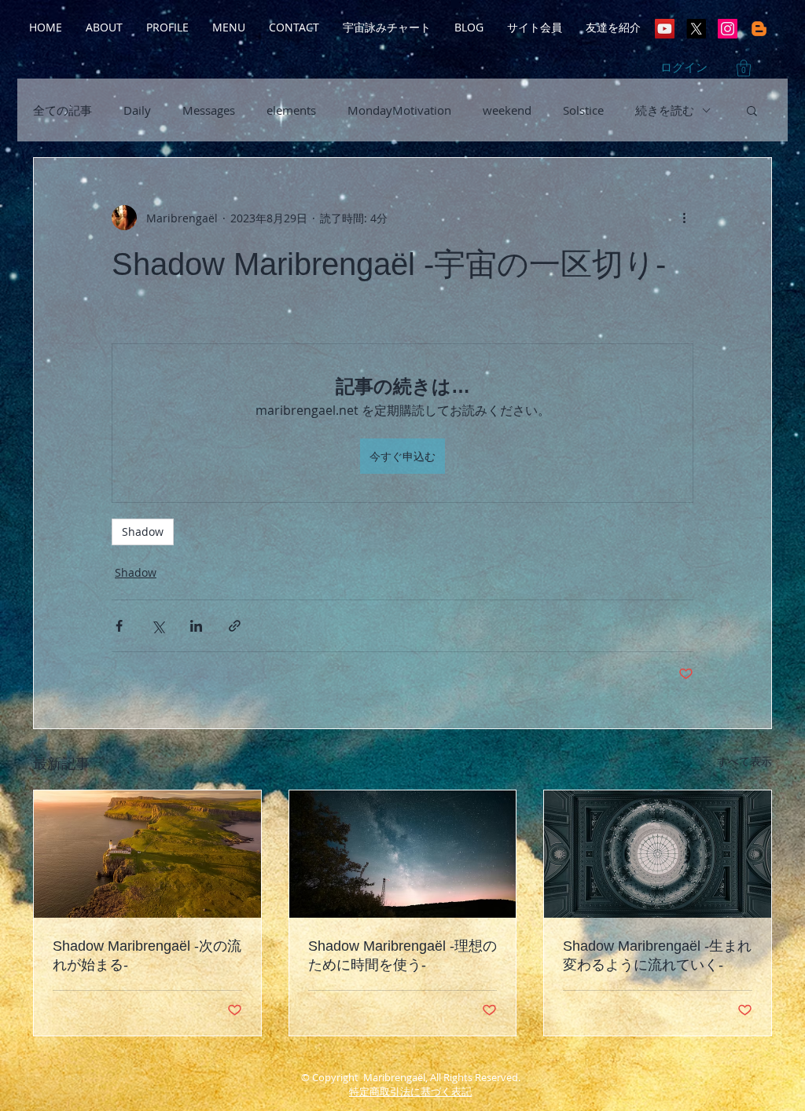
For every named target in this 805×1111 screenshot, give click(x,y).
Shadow (143, 531)
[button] (744, 68)
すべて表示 (744, 761)
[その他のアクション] (684, 217)
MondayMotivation (399, 110)
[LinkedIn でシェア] (196, 625)
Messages (208, 110)
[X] (696, 28)
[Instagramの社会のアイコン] (727, 28)
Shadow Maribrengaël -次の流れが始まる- (147, 955)
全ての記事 (62, 110)
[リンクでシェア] (234, 625)
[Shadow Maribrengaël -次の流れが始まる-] (147, 854)
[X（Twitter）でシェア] (157, 625)
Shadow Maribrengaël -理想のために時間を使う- (402, 955)
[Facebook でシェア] (119, 625)
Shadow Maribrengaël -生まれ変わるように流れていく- (657, 955)
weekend (507, 110)
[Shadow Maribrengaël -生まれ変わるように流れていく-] (657, 854)
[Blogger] (759, 28)
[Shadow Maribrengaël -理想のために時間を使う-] (402, 854)
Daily (137, 110)
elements (291, 110)
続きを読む (664, 110)
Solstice (583, 110)
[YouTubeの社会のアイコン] (665, 28)
